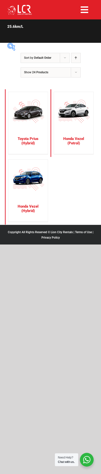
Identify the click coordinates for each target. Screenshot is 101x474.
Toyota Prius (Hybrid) (28, 141)
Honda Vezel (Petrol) (73, 141)
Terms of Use (83, 232)
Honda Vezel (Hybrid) (28, 208)
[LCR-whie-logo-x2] (19, 6)
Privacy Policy (50, 237)
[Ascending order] (76, 58)
